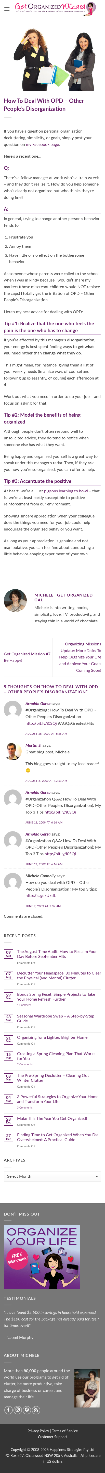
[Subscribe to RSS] (36, 1410)
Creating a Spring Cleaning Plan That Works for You (56, 1056)
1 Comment (29, 1005)
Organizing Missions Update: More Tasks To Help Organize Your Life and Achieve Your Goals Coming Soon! (80, 657)
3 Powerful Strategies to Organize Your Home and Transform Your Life (57, 1099)
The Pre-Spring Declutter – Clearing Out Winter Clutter (53, 1078)
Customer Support (52, 1437)
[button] (7, 9)
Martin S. (33, 745)
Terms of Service (65, 1431)
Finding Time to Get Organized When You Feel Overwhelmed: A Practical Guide (58, 1137)
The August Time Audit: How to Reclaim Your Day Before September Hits (57, 954)
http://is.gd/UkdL (40, 896)
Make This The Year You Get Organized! (52, 1119)
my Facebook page (42, 145)
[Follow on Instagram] (18, 1410)
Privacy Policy (38, 1431)
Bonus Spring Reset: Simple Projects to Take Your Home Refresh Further (56, 996)
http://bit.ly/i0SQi (41, 723)
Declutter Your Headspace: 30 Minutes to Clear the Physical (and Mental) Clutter (59, 975)
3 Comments (31, 1107)
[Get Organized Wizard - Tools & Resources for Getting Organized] (55, 9)
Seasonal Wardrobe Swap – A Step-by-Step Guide (55, 1018)
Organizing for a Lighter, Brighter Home (52, 1037)
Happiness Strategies (66, 1450)
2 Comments (30, 1064)
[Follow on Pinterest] (27, 1410)
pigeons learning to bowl (66, 491)
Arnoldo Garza (37, 704)
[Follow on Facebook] (8, 1410)
